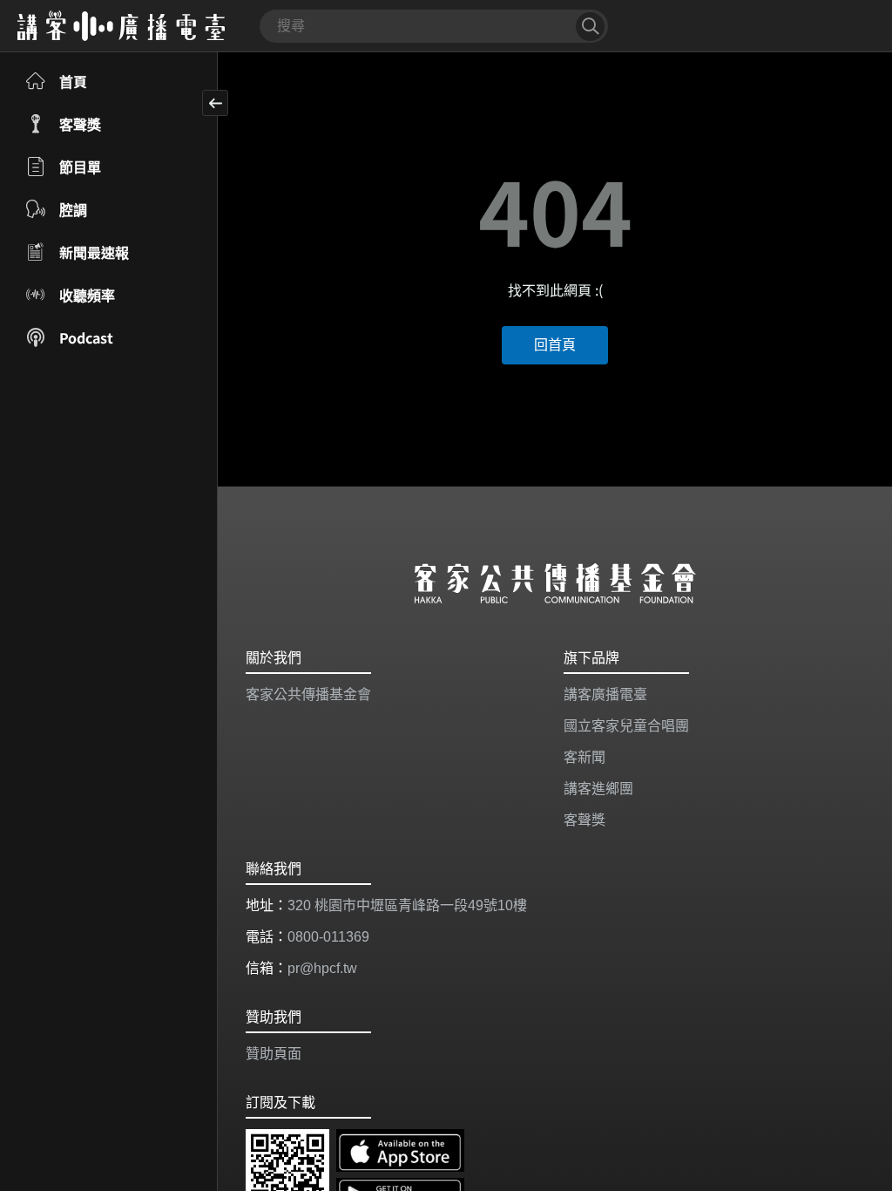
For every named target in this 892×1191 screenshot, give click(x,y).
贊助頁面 (273, 1053)
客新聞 (584, 757)
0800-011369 (328, 936)
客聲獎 (584, 820)
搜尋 (590, 26)
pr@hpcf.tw (322, 968)
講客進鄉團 (598, 788)
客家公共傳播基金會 (308, 694)
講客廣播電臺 (605, 694)
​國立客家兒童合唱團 (626, 725)
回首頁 (555, 344)
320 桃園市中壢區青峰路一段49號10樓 (407, 905)
